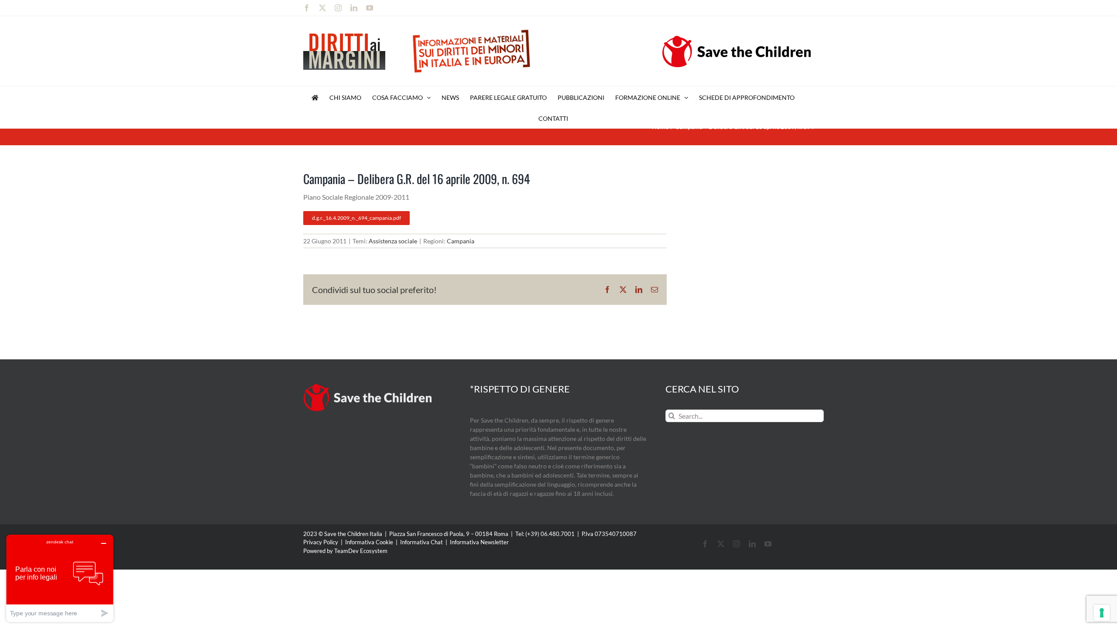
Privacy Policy (320, 542)
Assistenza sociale (393, 241)
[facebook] (705, 543)
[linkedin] (752, 543)
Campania (460, 241)
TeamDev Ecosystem (360, 550)
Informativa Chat (421, 542)
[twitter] (720, 543)
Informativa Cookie (369, 542)
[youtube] (767, 543)
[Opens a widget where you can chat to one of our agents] (59, 578)
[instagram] (736, 543)
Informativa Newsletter (479, 542)
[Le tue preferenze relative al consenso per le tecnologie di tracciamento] (1101, 612)
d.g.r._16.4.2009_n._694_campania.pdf (356, 218)
